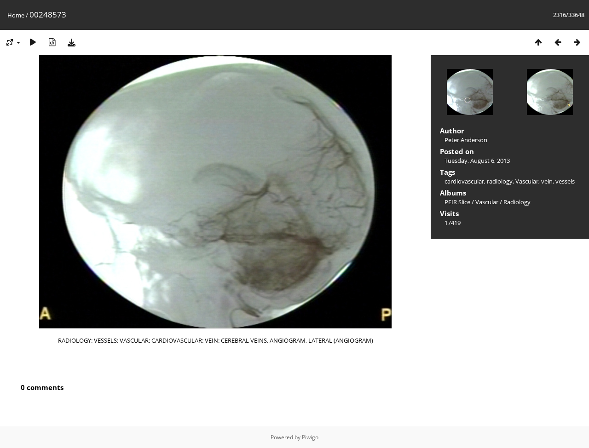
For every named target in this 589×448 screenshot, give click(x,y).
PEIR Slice (457, 202)
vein (547, 181)
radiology (500, 181)
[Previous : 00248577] (557, 42)
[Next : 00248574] (577, 42)
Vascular (526, 181)
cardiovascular (464, 181)
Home (15, 15)
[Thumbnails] (538, 42)
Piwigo (310, 437)
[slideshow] (32, 42)
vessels (565, 181)
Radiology (517, 202)
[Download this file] (71, 42)
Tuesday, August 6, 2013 (477, 160)
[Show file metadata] (52, 42)
